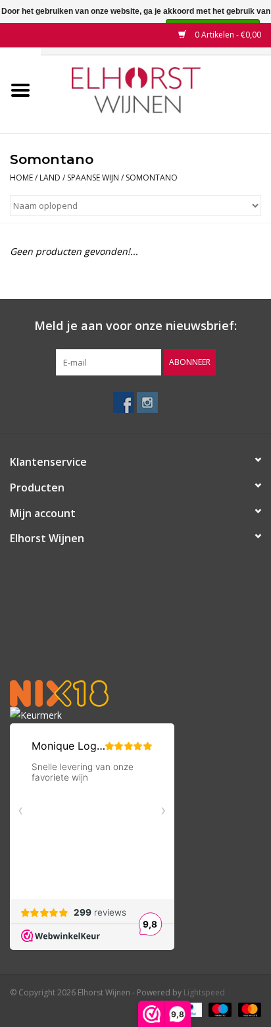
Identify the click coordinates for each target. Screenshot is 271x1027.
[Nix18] (135, 693)
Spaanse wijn (93, 177)
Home (21, 177)
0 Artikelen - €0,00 (227, 34)
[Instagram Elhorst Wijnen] (147, 402)
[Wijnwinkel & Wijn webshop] (156, 89)
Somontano (152, 177)
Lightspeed (204, 992)
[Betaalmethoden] (219, 1008)
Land (50, 177)
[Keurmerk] (135, 715)
